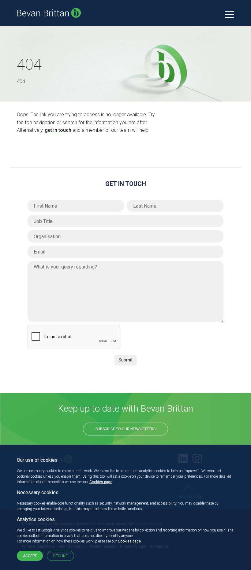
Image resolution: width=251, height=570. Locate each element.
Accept (30, 556)
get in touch (58, 130)
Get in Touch (125, 183)
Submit (125, 359)
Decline (60, 556)
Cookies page (100, 482)
